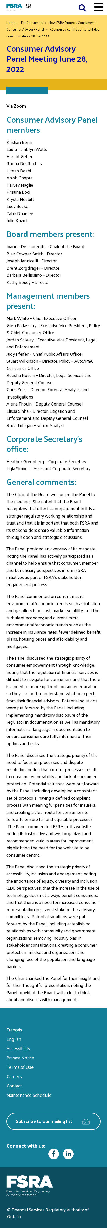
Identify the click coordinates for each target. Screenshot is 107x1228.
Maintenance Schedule (29, 1095)
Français (14, 1029)
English (13, 1039)
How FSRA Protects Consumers (72, 22)
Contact (14, 1085)
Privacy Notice (20, 1057)
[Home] (19, 7)
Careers (14, 1076)
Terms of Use (20, 1067)
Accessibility (18, 1048)
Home (10, 22)
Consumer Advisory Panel (25, 29)
